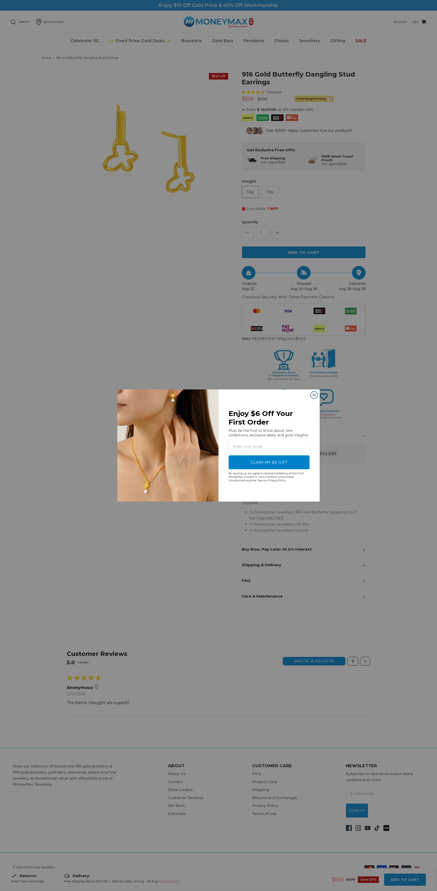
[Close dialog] (314, 395)
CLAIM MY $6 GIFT (269, 462)
